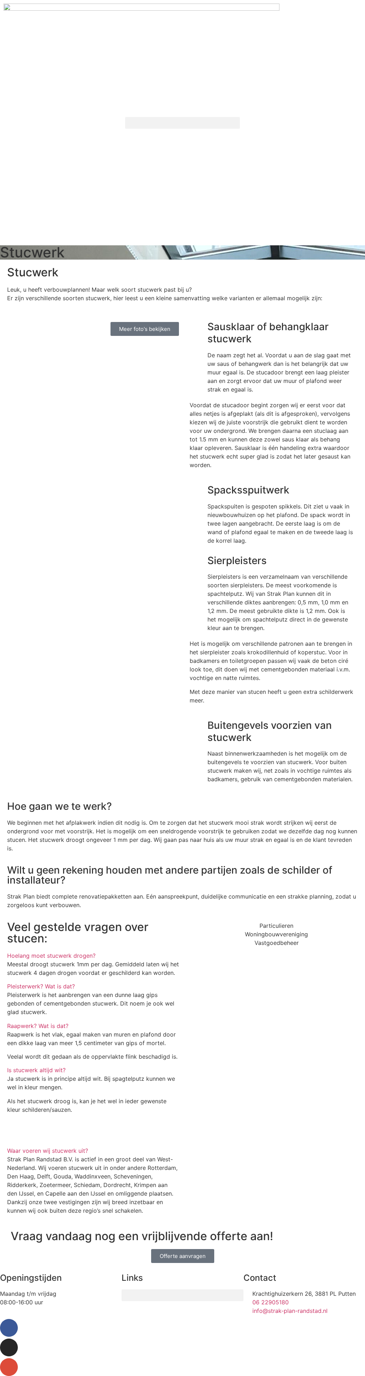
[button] (182, 123)
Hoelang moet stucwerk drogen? (51, 955)
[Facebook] (9, 1328)
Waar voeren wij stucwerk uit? (47, 1150)
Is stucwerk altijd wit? (36, 1070)
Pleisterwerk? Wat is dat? (41, 986)
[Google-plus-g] (9, 1367)
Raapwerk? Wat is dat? (37, 1025)
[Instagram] (9, 1347)
